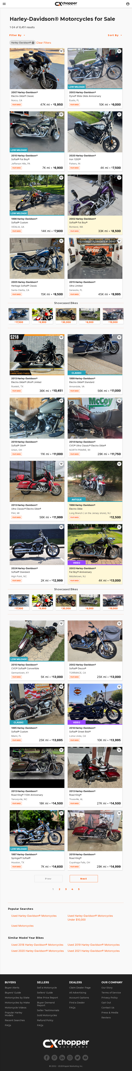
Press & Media (109, 1012)
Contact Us (107, 1007)
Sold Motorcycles (47, 1015)
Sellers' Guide (45, 992)
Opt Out (106, 1002)
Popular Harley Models (13, 1014)
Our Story (107, 987)
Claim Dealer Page (80, 987)
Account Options (79, 997)
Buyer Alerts (12, 987)
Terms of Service (111, 992)
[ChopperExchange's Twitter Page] (77, 1058)
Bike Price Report (47, 997)
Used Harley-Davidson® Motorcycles (34, 915)
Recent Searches (15, 1020)
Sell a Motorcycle (47, 987)
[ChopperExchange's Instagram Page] (70, 1058)
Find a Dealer (77, 1002)
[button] (21, 42)
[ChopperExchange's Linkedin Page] (62, 1058)
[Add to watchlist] (61, 51)
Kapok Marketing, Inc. (73, 1066)
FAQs (8, 1025)
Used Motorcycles (22, 925)
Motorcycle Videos (15, 1007)
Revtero (106, 1017)
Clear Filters (43, 42)
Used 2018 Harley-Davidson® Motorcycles (37, 944)
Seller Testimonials (48, 1010)
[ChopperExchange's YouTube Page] (85, 1058)
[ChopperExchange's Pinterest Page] (54, 1058)
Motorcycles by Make (17, 1002)
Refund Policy (45, 1020)
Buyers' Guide (13, 992)
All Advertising (77, 992)
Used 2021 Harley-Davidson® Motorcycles (94, 950)
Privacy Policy (109, 997)
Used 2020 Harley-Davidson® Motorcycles (37, 950)
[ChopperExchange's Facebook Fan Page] (47, 1058)
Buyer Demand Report (46, 1004)
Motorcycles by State (17, 997)
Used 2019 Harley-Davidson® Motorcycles (94, 944)
